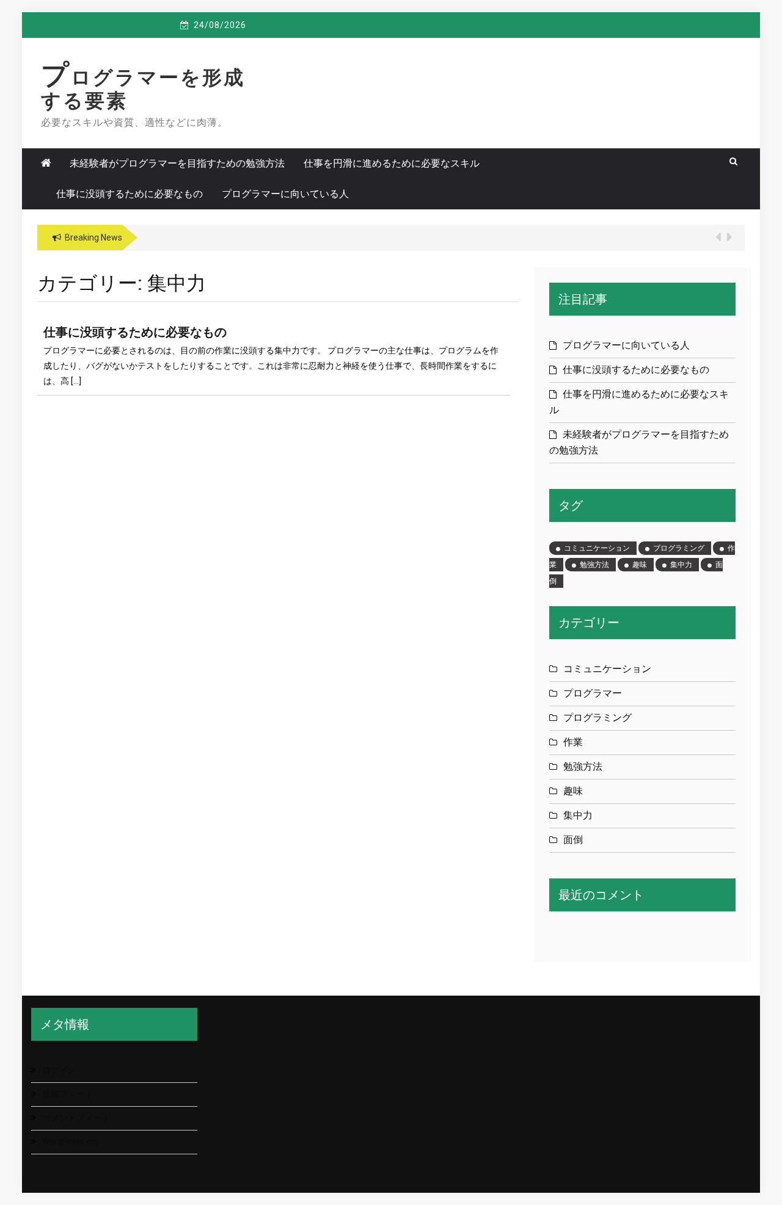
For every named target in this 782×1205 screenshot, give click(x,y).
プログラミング (678, 548)
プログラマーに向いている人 (285, 194)
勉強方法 (594, 564)
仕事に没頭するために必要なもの (129, 194)
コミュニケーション (597, 548)
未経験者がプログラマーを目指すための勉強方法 (177, 163)
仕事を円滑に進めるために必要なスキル (392, 163)
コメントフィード (76, 1118)
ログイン (59, 1070)
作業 (573, 742)
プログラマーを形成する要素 (143, 89)
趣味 (639, 564)
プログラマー (592, 693)
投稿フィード (67, 1094)
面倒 (573, 839)
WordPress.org (70, 1141)
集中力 (681, 564)
